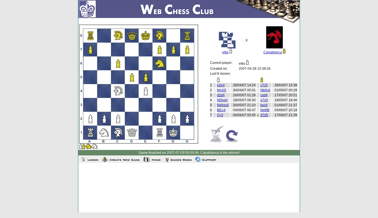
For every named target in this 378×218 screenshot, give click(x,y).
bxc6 (264, 105)
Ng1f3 (221, 90)
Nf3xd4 (222, 100)
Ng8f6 (265, 110)
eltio (225, 52)
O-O (220, 115)
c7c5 (264, 85)
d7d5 (264, 115)
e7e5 (264, 100)
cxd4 (264, 95)
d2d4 (221, 95)
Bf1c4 (221, 110)
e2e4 (221, 85)
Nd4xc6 (223, 105)
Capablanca (272, 52)
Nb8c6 (265, 90)
